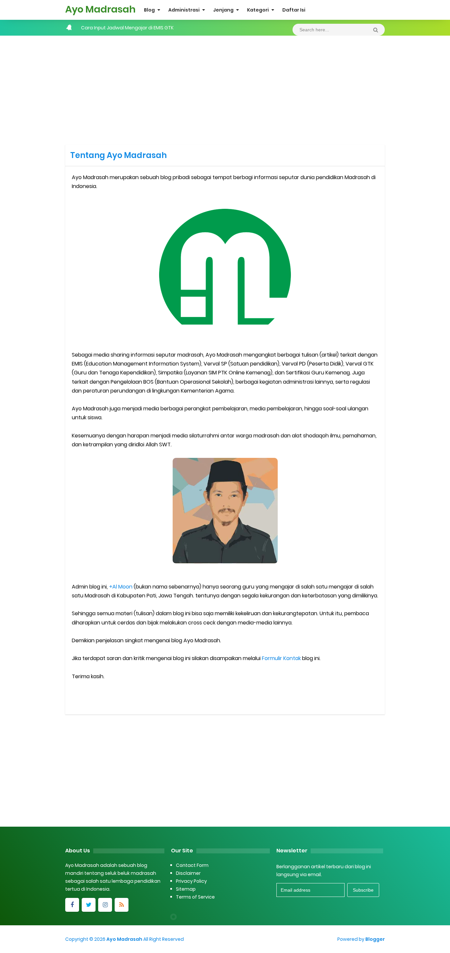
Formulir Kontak (281, 658)
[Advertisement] (225, 88)
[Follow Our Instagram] (105, 905)
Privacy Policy (191, 881)
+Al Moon (120, 586)
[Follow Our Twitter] (89, 905)
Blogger (375, 939)
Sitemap (186, 889)
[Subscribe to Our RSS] (121, 905)
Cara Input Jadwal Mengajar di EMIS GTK (127, 27)
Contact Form (192, 865)
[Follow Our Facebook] (72, 905)
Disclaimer (188, 873)
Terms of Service (195, 897)
